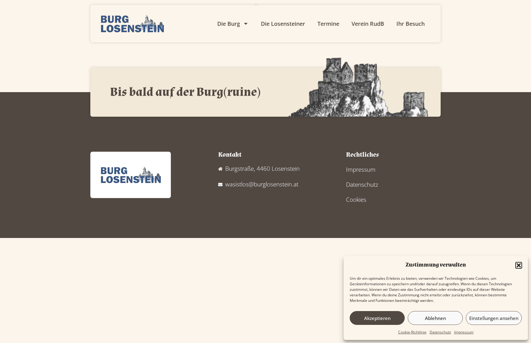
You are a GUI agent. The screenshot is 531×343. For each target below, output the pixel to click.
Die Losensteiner (283, 23)
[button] (519, 265)
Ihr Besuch (410, 23)
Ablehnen (435, 318)
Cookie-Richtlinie (412, 332)
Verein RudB (368, 23)
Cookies (356, 199)
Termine (328, 23)
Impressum (464, 332)
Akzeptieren (377, 318)
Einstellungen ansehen (493, 318)
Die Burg (228, 23)
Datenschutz (440, 332)
